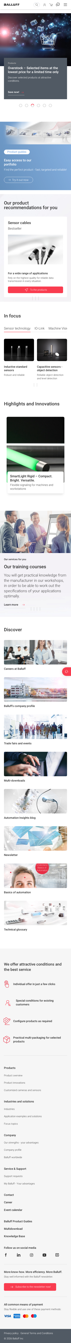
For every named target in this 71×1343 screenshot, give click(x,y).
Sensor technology (17, 328)
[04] (38, 105)
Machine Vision (59, 328)
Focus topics (11, 1123)
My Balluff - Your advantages (19, 1183)
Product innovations (14, 1082)
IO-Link (40, 328)
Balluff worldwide (13, 1157)
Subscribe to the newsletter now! (33, 1286)
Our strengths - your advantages (21, 1142)
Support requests (13, 1176)
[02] (26, 105)
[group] (19, 362)
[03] (32, 105)
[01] (20, 105)
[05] (44, 105)
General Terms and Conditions (36, 1333)
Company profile (12, 1149)
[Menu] (65, 4)
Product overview (13, 1075)
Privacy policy (11, 1333)
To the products (38, 289)
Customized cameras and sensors (22, 1090)
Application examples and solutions (23, 1116)
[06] (50, 105)
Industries (9, 1109)
